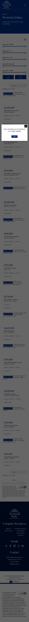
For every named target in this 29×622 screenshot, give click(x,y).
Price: (8, 44)
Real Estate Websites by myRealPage (14, 579)
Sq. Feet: (8, 70)
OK (14, 136)
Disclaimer (21, 535)
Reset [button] (8, 77)
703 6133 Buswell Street (11, 237)
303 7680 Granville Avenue (12, 174)
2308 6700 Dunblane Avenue (13, 363)
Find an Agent (20, 530)
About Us (8, 528)
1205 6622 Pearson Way (11, 111)
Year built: (8, 64)
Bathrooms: (7, 57)
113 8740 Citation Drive (11, 426)
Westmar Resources (20, 528)
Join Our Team (8, 530)
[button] (6, 546)
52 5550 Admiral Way (10, 142)
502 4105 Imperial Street (11, 457)
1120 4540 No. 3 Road (10, 300)
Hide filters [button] (20, 77)
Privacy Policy (20, 533)
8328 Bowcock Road (10, 205)
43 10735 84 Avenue (10, 268)
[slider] (3, 46)
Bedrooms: (7, 51)
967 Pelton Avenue (11, 394)
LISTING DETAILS (14, 110)
